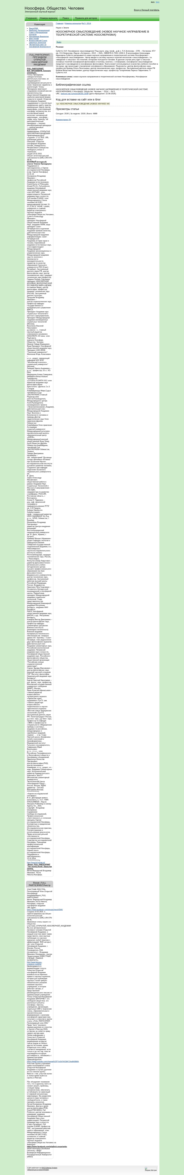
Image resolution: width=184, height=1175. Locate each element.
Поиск (66, 18)
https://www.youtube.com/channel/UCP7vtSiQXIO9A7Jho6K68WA (53, 1062)
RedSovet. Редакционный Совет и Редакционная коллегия (39, 32)
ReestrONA (33, 28)
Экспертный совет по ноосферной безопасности (40, 46)
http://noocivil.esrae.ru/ (36, 863)
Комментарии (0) (63, 120)
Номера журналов (73, 23)
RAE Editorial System (49, 1168)
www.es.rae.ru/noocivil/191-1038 (74, 93)
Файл (59, 42)
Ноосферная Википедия (39, 37)
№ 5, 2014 (86, 23)
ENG (157, 2)
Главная (59, 23)
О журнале (31, 18)
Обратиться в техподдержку (38, 1170)
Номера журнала (48, 18)
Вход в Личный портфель (146, 10)
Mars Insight (34, 39)
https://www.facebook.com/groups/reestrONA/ (45, 910)
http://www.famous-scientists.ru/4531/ (34, 963)
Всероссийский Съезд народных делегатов (38, 42)
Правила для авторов (86, 18)
